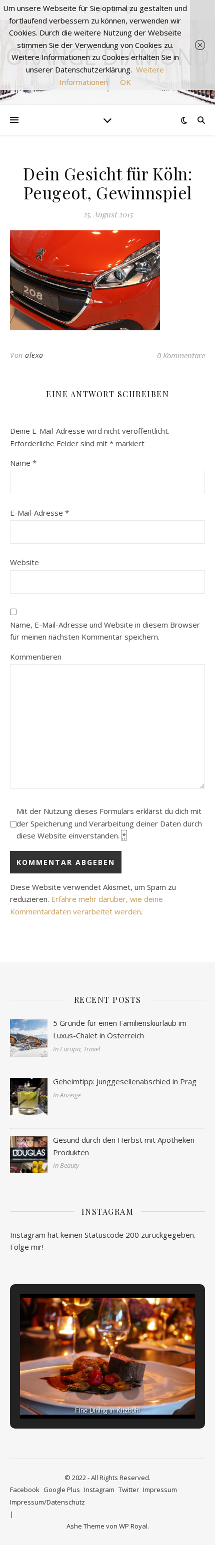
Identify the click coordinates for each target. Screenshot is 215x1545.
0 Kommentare (181, 355)
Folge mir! (27, 1247)
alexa (34, 355)
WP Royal (133, 1526)
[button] (85, 1391)
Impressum (160, 1489)
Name (23, 463)
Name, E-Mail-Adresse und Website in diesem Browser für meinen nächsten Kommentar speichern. (105, 631)
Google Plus (62, 1489)
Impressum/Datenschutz (47, 1502)
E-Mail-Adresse (39, 513)
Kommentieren (36, 657)
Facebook (25, 1489)
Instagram (99, 1489)
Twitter (128, 1489)
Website (24, 562)
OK (125, 82)
